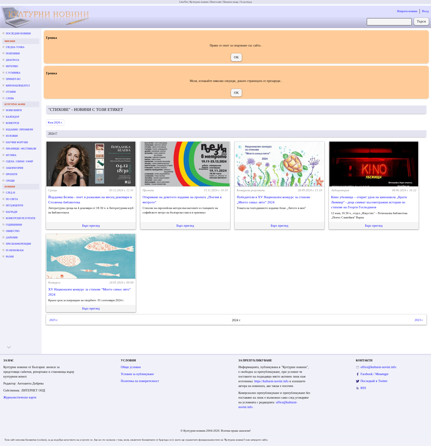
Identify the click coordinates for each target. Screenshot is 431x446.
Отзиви (11, 91)
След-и (10, 192)
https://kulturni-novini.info (271, 381)
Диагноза (12, 60)
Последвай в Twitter (374, 381)
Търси (421, 21)
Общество (13, 231)
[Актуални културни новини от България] (47, 17)
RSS (363, 388)
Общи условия (131, 367)
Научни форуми (17, 142)
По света (12, 199)
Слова (10, 98)
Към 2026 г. (55, 122)
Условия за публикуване (137, 374)
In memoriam (15, 250)
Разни (10, 256)
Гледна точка (15, 47)
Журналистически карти (19, 397)
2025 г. (53, 320)
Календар (12, 116)
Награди (11, 212)
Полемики (13, 53)
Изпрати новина (407, 11)
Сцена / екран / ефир (19, 161)
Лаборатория (14, 168)
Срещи (10, 180)
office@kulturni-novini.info (378, 367)
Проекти (11, 174)
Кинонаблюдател (18, 85)
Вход (425, 11)
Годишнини (14, 224)
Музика (11, 155)
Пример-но (13, 79)
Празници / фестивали (21, 148)
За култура (246, 1)
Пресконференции (18, 243)
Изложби (12, 135)
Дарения (12, 237)
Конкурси (12, 123)
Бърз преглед (91, 225)
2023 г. (419, 320)
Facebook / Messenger (375, 374)
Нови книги (14, 110)
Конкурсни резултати (20, 218)
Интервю (12, 66)
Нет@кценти (14, 205)
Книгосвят (216, 1)
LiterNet (183, 1)
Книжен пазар (230, 1)
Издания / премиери (19, 129)
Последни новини (18, 33)
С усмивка (13, 72)
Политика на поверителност (140, 381)
